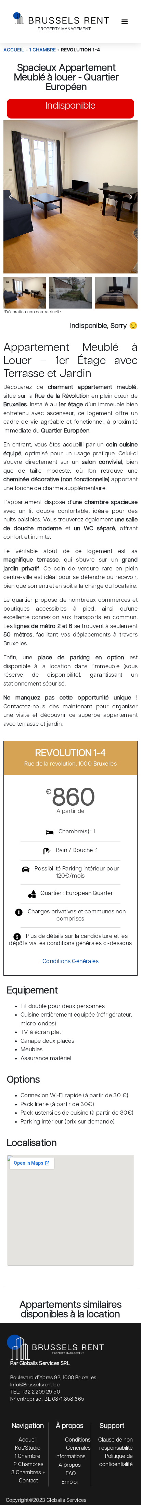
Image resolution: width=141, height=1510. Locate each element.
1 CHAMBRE (42, 49)
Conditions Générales (70, 961)
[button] (124, 21)
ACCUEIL (13, 49)
